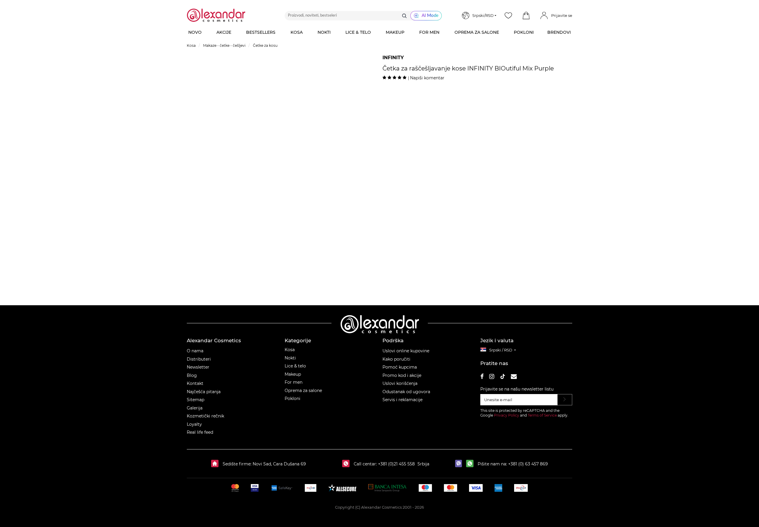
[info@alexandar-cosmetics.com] (514, 377)
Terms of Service (542, 415)
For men (293, 382)
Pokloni (292, 398)
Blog (192, 375)
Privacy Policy (506, 415)
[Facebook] (482, 377)
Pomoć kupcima (399, 367)
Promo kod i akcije (401, 375)
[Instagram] (491, 377)
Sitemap (195, 399)
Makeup (293, 374)
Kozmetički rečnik (205, 416)
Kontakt (195, 383)
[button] (526, 16)
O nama (195, 351)
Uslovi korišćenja (399, 383)
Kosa (290, 349)
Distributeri (199, 359)
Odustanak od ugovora (406, 391)
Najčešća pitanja (204, 391)
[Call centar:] (347, 464)
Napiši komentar (427, 78)
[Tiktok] (503, 377)
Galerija (194, 408)
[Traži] (404, 15)
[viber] (460, 464)
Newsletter (198, 367)
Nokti (290, 358)
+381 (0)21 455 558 (396, 464)
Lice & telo (295, 366)
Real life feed (200, 432)
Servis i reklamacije (402, 399)
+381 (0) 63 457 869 (528, 464)
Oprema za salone (303, 390)
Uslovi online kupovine (405, 351)
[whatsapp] (471, 464)
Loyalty (194, 424)
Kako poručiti (396, 359)
